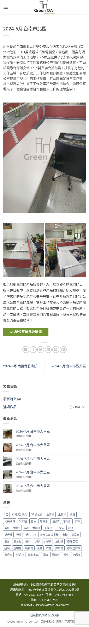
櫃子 (28, 541)
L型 (6, 514)
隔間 (45, 554)
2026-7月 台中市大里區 (33, 458)
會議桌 (75, 534)
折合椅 (8, 534)
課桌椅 (59, 548)
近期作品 (9, 407)
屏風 (78, 521)
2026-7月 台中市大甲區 (33, 431)
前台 (33, 521)
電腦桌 (56, 554)
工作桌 (48, 527)
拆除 (19, 534)
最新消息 (9, 399)
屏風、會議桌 (12, 527)
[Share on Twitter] (40, 349)
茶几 (39, 548)
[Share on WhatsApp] (25, 349)
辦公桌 (8, 554)
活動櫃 (59, 541)
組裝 (7, 548)
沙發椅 (47, 541)
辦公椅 (20, 554)
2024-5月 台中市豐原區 (69, 366)
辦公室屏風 (74, 548)
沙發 (37, 541)
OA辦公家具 (19, 514)
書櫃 (65, 534)
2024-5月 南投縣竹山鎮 (20, 366)
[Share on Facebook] (33, 349)
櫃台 (7, 541)
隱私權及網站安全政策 (44, 615)
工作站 (60, 527)
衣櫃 (49, 548)
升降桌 (44, 521)
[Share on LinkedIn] (63, 349)
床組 (70, 527)
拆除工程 (30, 534)
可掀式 (56, 521)
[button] (5, 7)
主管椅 (62, 514)
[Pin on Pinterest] (55, 349)
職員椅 (29, 548)
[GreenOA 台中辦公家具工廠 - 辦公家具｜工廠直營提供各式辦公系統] (44, 7)
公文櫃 (23, 521)
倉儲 (72, 514)
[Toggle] (83, 406)
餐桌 (66, 554)
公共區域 (9, 521)
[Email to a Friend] (48, 349)
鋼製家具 (33, 554)
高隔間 (76, 554)
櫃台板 (17, 541)
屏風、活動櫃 (32, 527)
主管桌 (50, 514)
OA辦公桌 (37, 514)
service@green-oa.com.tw (52, 604)
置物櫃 (17, 548)
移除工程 (72, 541)
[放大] (76, 110)
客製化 (67, 521)
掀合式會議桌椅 (49, 534)
